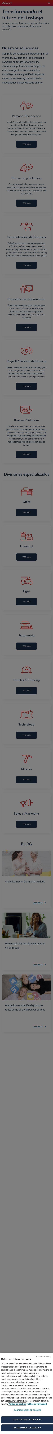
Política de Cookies (17, 1404)
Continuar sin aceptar (43, 1356)
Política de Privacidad (37, 1404)
